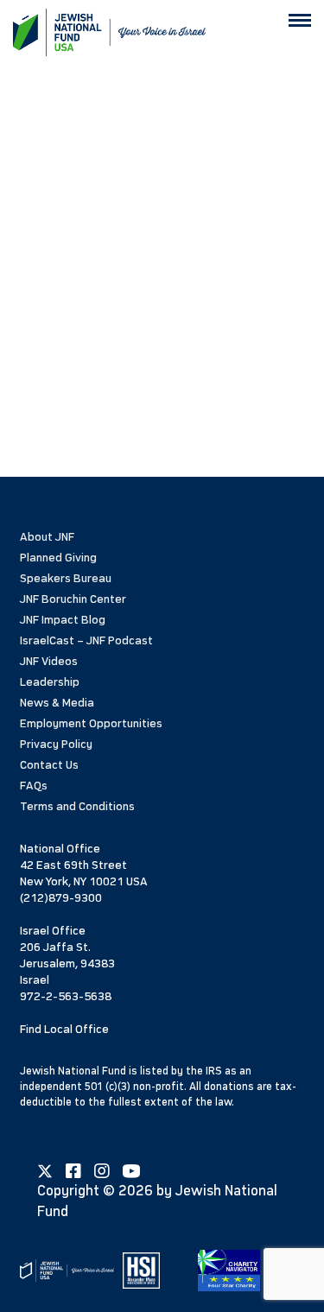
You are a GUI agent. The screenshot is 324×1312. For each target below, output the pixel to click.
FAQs (34, 785)
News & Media (57, 702)
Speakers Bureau (65, 578)
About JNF (47, 536)
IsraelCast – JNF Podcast (86, 640)
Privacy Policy (56, 744)
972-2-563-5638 (65, 996)
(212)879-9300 (61, 898)
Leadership (49, 682)
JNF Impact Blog (62, 619)
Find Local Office (64, 1029)
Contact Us (49, 764)
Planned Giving (58, 557)
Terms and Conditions (77, 806)
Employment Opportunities (91, 723)
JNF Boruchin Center (73, 599)
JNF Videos (49, 661)
